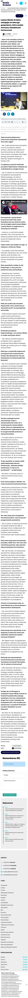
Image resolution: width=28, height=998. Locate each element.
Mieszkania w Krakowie (7, 942)
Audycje (3, 8)
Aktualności (4, 885)
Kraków (3, 887)
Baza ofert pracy (5, 937)
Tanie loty (3, 927)
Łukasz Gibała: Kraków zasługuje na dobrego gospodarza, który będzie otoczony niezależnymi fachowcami (14, 10)
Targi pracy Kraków (6, 922)
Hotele (2, 929)
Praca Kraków (5, 917)
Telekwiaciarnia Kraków (7, 925)
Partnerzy (3, 912)
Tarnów (3, 890)
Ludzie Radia (4, 902)
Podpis (6, 775)
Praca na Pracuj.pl (6, 915)
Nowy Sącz (4, 895)
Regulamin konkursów (7, 905)
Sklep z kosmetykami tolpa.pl (9, 947)
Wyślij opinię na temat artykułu (10, 752)
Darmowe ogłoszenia (7, 944)
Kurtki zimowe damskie (7, 932)
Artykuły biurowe (5, 934)
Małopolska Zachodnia (7, 892)
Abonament (4, 907)
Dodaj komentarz (9, 794)
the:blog (3, 939)
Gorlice (3, 900)
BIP (2, 910)
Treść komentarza (9, 780)
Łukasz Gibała (17, 745)
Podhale (3, 897)
